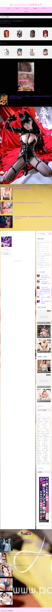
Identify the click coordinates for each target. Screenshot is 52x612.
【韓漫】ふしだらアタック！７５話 (42, 251)
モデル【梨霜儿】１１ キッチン (42, 267)
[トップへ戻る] (50, 610)
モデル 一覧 (3, 43)
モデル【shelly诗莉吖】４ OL (42, 258)
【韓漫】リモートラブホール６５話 (42, 247)
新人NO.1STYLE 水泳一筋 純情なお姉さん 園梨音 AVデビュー (44, 243)
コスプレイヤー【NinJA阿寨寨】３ (22, 539)
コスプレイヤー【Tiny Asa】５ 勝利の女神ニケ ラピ (43, 277)
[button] (50, 234)
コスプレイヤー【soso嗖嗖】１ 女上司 (43, 283)
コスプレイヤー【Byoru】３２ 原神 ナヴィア (25, 593)
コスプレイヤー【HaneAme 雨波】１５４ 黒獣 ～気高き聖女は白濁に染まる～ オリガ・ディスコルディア (44, 291)
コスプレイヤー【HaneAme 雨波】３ (22, 188)
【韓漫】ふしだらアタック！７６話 (42, 249)
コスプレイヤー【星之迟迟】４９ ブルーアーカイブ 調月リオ (14, 186)
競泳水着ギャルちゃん (19, 579)
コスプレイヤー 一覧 (5, 22)
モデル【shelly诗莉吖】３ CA (42, 260)
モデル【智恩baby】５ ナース (21, 565)
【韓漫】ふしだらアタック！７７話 (42, 245)
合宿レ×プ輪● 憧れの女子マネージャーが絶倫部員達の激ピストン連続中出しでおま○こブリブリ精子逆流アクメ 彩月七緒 (44, 264)
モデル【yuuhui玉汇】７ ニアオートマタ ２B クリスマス (28, 202)
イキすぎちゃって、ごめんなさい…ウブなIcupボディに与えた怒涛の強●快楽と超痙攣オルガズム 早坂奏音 (44, 255)
